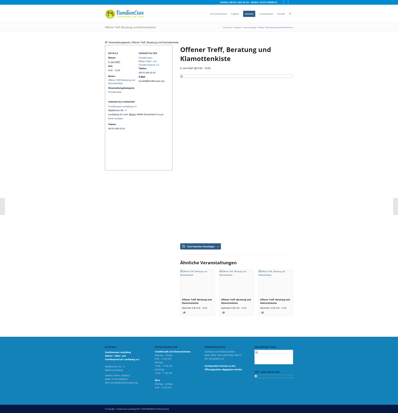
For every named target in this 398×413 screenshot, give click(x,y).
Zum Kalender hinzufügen (201, 246)
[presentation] (197, 282)
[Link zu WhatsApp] (290, 2)
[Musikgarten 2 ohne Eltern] (2, 206)
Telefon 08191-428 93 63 (234, 2)
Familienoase (114, 91)
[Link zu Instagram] (286, 2)
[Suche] (290, 14)
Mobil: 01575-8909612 (264, 2)
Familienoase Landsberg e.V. (122, 106)
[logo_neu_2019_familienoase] (124, 14)
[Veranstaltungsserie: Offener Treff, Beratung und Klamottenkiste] (184, 313)
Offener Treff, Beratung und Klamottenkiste (121, 81)
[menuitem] (205, 14)
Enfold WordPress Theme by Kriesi (155, 409)
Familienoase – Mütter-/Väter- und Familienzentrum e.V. (149, 61)
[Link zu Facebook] (281, 2)
